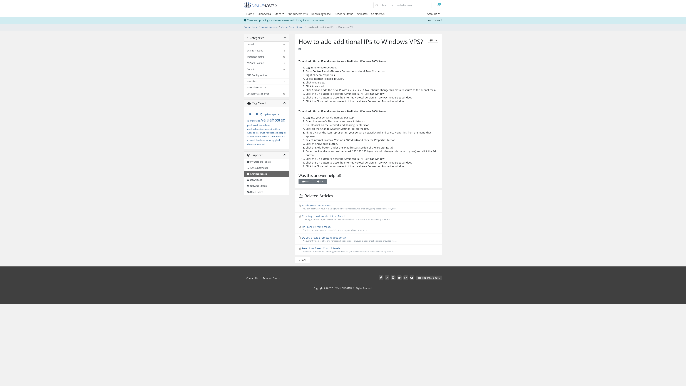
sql (273, 140)
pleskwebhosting (255, 128)
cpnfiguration (253, 120)
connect (261, 143)
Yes (307, 181)
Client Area (264, 14)
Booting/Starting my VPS (349, 207)
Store (278, 14)
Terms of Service (271, 278)
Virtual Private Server (292, 27)
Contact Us (377, 14)
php (265, 114)
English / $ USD (430, 277)
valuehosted (273, 120)
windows (257, 125)
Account (432, 14)
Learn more (433, 20)
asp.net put (279, 132)
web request (267, 132)
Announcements (298, 14)
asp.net (268, 128)
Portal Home (250, 27)
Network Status (343, 14)
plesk (249, 125)
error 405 (267, 136)
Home (250, 14)
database (260, 140)
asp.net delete (254, 136)
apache (275, 114)
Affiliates (362, 14)
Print (434, 40)
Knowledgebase (321, 14)
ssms (268, 140)
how (269, 114)
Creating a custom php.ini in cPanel (346, 217)
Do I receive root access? (335, 228)
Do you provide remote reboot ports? (349, 239)
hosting (254, 113)
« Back (302, 260)
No (321, 181)
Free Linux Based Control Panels (348, 250)
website (266, 125)
